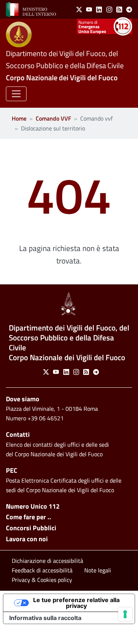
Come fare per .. (28, 517)
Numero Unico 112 (33, 506)
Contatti (18, 434)
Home (19, 118)
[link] (31, 8)
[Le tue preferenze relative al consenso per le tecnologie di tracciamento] (125, 614)
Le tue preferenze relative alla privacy (76, 602)
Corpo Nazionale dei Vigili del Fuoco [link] (62, 77)
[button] (16, 93)
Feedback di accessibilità (42, 570)
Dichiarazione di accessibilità (47, 560)
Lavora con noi (27, 539)
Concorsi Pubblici (31, 528)
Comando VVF (53, 118)
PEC (11, 470)
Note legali (97, 570)
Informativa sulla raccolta (45, 618)
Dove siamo (22, 399)
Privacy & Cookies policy (42, 579)
